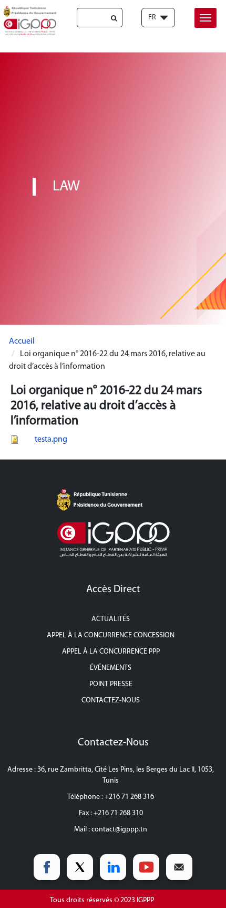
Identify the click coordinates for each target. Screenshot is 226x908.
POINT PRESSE (110, 684)
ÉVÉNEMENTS (110, 668)
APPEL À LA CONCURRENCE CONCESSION (110, 635)
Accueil (22, 341)
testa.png (51, 439)
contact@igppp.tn (119, 830)
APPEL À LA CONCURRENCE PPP (111, 652)
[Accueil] (28, 20)
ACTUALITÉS (110, 619)
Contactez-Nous (110, 700)
